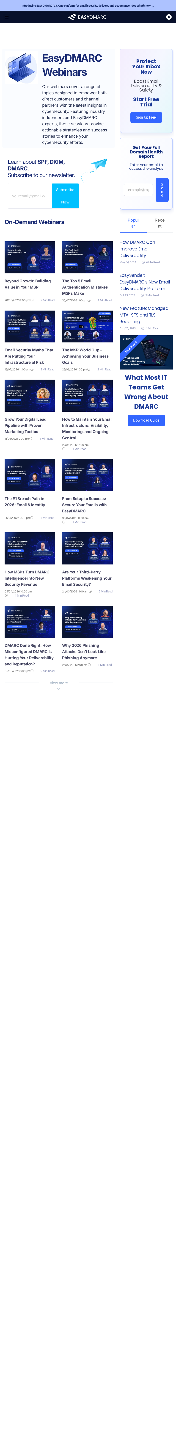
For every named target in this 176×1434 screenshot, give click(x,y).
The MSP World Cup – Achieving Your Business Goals (85, 356)
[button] (6, 17)
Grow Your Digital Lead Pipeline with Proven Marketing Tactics (26, 425)
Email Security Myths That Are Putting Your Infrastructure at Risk (29, 356)
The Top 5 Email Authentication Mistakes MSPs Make (85, 287)
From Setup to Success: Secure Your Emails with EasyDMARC (84, 504)
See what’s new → (142, 5)
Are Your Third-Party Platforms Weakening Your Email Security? (87, 578)
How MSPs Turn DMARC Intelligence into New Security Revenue (27, 578)
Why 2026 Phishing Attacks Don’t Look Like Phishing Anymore (84, 651)
